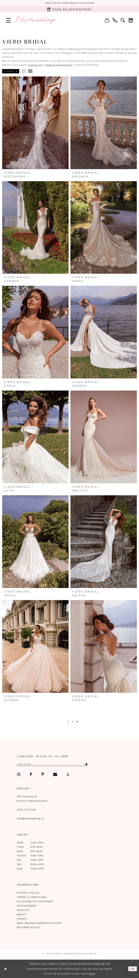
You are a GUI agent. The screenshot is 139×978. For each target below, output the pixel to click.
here (92, 973)
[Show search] (123, 20)
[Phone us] (115, 20)
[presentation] (35, 122)
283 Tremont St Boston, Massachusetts (32, 798)
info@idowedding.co (30, 818)
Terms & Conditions (32, 897)
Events (22, 918)
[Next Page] (77, 721)
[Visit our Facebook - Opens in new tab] (31, 774)
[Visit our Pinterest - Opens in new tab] (42, 774)
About (21, 914)
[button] (8, 20)
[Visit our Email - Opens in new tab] (55, 774)
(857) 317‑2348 (26, 809)
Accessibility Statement (35, 901)
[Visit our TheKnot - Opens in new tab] (68, 774)
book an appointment (59, 64)
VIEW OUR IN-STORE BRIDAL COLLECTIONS (70, 3)
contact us (35, 64)
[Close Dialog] (5, 969)
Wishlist (23, 910)
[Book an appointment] (131, 20)
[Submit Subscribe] (83, 764)
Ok (132, 968)
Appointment (27, 905)
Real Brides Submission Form (39, 923)
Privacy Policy (28, 892)
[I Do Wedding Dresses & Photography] (34, 20)
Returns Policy (29, 927)
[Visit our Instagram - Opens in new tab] (18, 774)
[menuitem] (8, 20)
